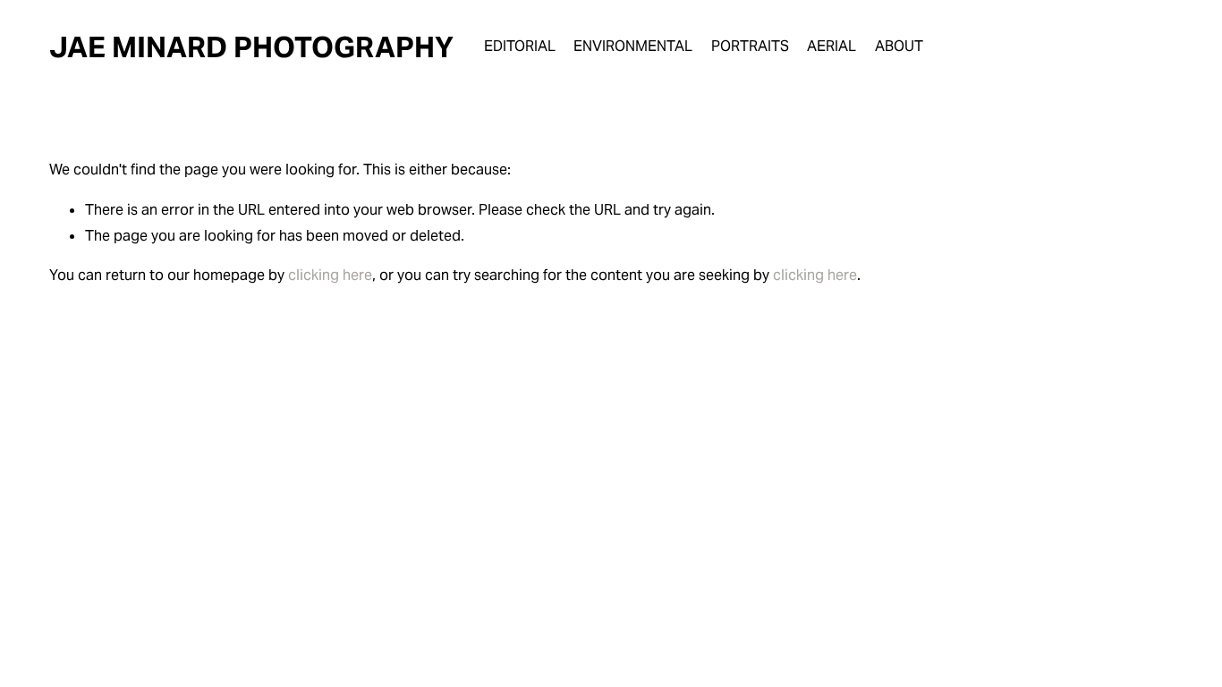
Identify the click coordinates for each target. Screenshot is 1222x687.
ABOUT (899, 46)
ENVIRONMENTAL (632, 46)
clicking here (330, 275)
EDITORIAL (520, 46)
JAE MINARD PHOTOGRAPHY (251, 47)
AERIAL (831, 46)
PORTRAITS (750, 46)
